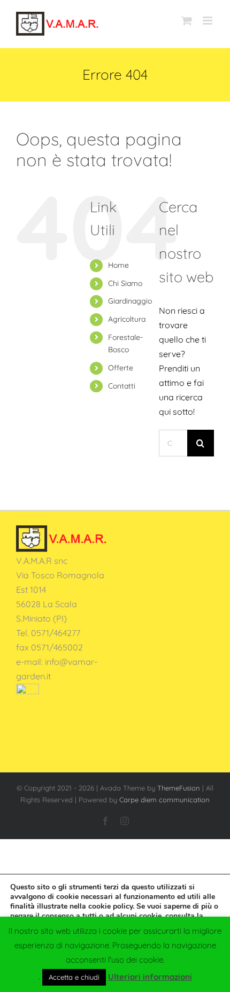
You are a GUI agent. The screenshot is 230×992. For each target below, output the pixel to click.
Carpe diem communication (164, 799)
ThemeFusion (178, 788)
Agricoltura (126, 319)
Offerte (120, 368)
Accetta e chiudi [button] (74, 977)
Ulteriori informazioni (150, 977)
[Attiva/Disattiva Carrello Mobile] (186, 20)
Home (118, 265)
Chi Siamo (125, 283)
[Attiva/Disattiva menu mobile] (208, 20)
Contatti (121, 386)
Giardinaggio (130, 301)
